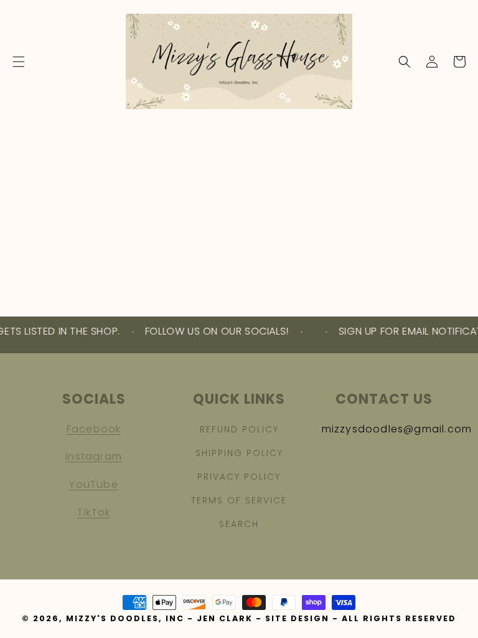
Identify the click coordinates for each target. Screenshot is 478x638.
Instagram (93, 456)
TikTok (93, 512)
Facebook (94, 429)
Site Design (297, 618)
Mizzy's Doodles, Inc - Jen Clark (159, 618)
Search (239, 524)
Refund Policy (239, 429)
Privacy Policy (239, 476)
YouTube (93, 484)
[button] (18, 61)
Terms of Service (239, 500)
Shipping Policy (239, 453)
